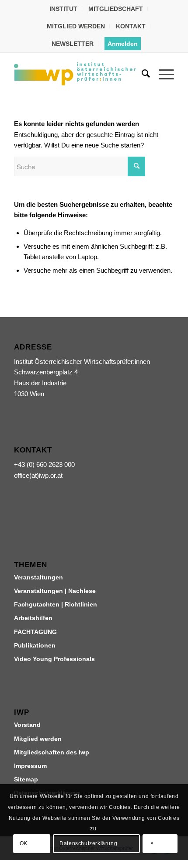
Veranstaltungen (38, 577)
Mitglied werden (38, 738)
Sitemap (26, 779)
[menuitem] (63, 9)
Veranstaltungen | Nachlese (55, 590)
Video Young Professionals (54, 658)
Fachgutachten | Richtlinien (55, 604)
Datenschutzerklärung (88, 843)
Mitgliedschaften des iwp (51, 752)
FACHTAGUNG (35, 631)
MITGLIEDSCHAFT (115, 8)
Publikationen (35, 645)
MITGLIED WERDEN (76, 26)
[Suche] (141, 73)
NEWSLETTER (73, 43)
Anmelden (123, 43)
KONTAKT (131, 26)
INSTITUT (63, 8)
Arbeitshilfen (33, 617)
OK (24, 843)
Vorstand (27, 724)
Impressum (30, 765)
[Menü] (162, 73)
